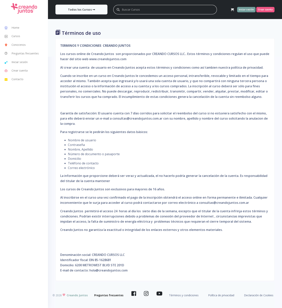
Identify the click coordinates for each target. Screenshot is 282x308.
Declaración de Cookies (258, 295)
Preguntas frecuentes (25, 53)
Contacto (17, 79)
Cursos (16, 36)
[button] (232, 10)
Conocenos (19, 45)
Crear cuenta (20, 70)
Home (15, 27)
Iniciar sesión (20, 62)
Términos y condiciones (184, 295)
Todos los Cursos (80, 9)
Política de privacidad (221, 295)
